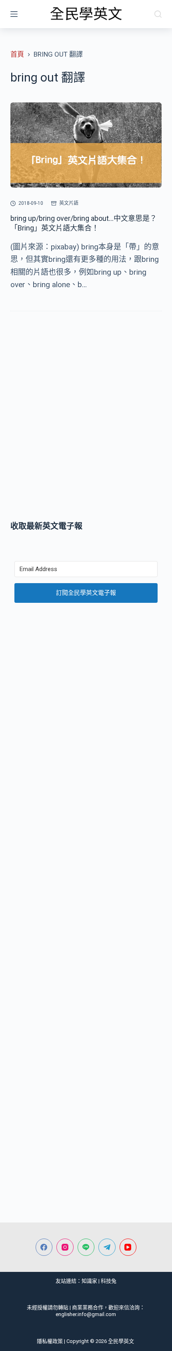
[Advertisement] (86, 417)
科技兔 (108, 1281)
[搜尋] (158, 14)
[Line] (86, 1247)
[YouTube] (128, 1247)
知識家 (89, 1281)
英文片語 (68, 203)
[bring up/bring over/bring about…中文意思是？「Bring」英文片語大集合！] (86, 145)
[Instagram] (65, 1247)
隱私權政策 (50, 1341)
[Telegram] (107, 1247)
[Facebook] (44, 1247)
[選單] (14, 14)
